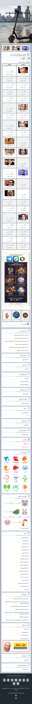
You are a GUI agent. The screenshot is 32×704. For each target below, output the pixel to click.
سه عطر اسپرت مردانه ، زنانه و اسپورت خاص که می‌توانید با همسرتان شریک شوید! (17, 602)
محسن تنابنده (9, 227)
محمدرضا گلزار (9, 221)
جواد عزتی (23, 197)
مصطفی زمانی (9, 187)
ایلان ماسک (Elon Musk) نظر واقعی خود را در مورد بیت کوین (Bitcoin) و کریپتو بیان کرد (17, 613)
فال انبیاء (26, 369)
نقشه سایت (10, 693)
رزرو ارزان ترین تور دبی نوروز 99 (22, 609)
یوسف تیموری (9, 166)
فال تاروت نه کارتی (24, 574)
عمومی (21, 324)
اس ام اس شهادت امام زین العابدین (21, 335)
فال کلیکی (26, 425)
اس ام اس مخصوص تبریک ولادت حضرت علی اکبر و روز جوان (16, 341)
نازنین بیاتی (23, 227)
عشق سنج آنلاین (25, 434)
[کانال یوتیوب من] (17, 683)
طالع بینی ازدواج (25, 403)
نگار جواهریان (23, 101)
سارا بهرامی (23, 156)
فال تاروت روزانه (24, 538)
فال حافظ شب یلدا (24, 635)
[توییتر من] (8, 680)
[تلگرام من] (23, 680)
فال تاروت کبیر (25, 541)
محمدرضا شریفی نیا (9, 156)
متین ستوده (23, 247)
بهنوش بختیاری (9, 247)
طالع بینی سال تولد (24, 528)
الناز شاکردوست (9, 210)
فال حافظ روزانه (25, 632)
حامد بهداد (23, 135)
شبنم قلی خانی (23, 111)
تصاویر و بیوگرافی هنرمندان (18, 54)
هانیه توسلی (9, 234)
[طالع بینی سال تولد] (16, 513)
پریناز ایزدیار (9, 81)
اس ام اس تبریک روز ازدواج (22, 350)
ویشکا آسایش (23, 221)
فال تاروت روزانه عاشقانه (23, 583)
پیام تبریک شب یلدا (24, 638)
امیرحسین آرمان (9, 87)
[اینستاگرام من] (16, 680)
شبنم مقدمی (9, 101)
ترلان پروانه (23, 128)
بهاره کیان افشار (9, 118)
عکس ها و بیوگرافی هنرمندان (18, 12)
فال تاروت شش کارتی (23, 571)
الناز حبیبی (23, 94)
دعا (27, 416)
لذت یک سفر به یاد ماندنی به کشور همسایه (19, 606)
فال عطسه (26, 660)
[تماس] (12, 680)
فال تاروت (26, 589)
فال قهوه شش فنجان (24, 384)
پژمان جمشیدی (23, 81)
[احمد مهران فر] (25, 48)
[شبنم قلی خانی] (6, 48)
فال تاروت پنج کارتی (24, 568)
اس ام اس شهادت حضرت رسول (21, 344)
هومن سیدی (9, 241)
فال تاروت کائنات (24, 547)
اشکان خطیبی (9, 128)
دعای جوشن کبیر (24, 413)
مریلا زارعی (23, 204)
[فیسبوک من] (19, 680)
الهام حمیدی (23, 145)
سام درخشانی (23, 118)
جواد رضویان (23, 87)
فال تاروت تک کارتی (24, 559)
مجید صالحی (23, 241)
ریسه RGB (26, 444)
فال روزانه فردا (25, 669)
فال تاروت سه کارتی (24, 562)
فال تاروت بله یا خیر (24, 586)
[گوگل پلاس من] (4, 680)
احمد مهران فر (23, 176)
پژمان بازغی (23, 234)
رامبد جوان (9, 94)
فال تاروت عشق (25, 580)
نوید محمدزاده (9, 176)
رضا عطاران (23, 187)
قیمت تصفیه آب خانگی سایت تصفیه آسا (20, 599)
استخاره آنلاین (25, 360)
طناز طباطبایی (9, 135)
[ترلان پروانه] (16, 48)
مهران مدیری (9, 197)
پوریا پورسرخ (9, 111)
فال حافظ (26, 629)
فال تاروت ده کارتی (24, 577)
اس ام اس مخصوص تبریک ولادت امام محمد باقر (18, 347)
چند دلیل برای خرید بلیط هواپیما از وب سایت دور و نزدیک (17, 620)
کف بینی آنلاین (25, 394)
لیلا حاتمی (23, 210)
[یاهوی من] (27, 680)
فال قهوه (26, 378)
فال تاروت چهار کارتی (24, 565)
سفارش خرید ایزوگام (24, 617)
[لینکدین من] (14, 683)
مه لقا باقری (23, 166)
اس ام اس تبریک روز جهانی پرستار (21, 338)
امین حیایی (9, 145)
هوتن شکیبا (23, 74)
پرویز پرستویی (9, 74)
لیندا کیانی (9, 204)
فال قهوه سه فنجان (24, 381)
